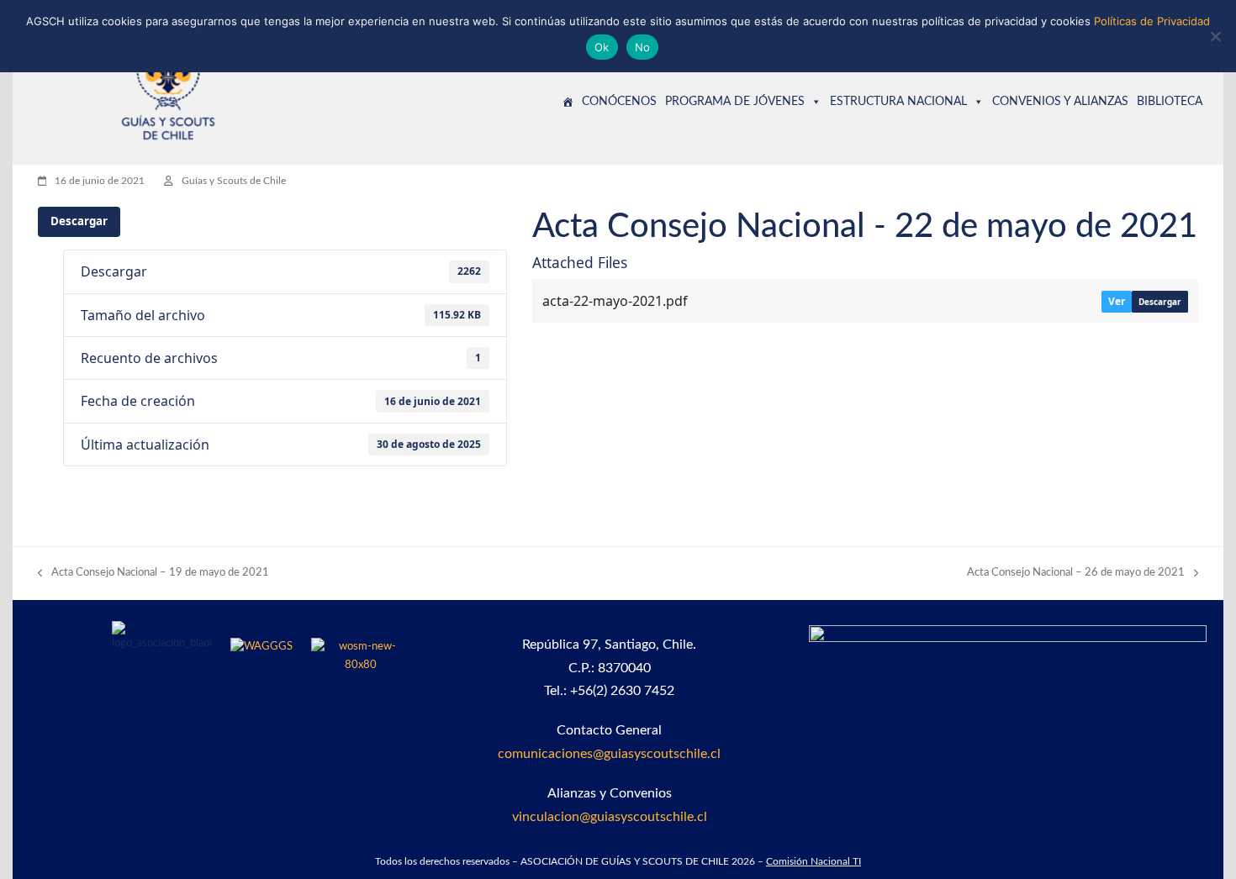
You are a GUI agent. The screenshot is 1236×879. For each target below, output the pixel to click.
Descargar (79, 221)
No (643, 47)
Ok (602, 47)
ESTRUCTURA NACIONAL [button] (898, 102)
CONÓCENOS (619, 102)
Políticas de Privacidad (1152, 21)
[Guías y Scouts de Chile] (567, 101)
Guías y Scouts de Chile (234, 181)
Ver (1116, 301)
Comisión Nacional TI (813, 861)
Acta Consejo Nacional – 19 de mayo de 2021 (153, 574)
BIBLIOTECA (1169, 102)
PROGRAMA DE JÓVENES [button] (735, 102)
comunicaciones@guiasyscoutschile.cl (609, 754)
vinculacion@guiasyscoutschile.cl (609, 817)
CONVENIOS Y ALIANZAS (1060, 102)
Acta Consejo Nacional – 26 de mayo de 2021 (1076, 574)
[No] (1215, 36)
